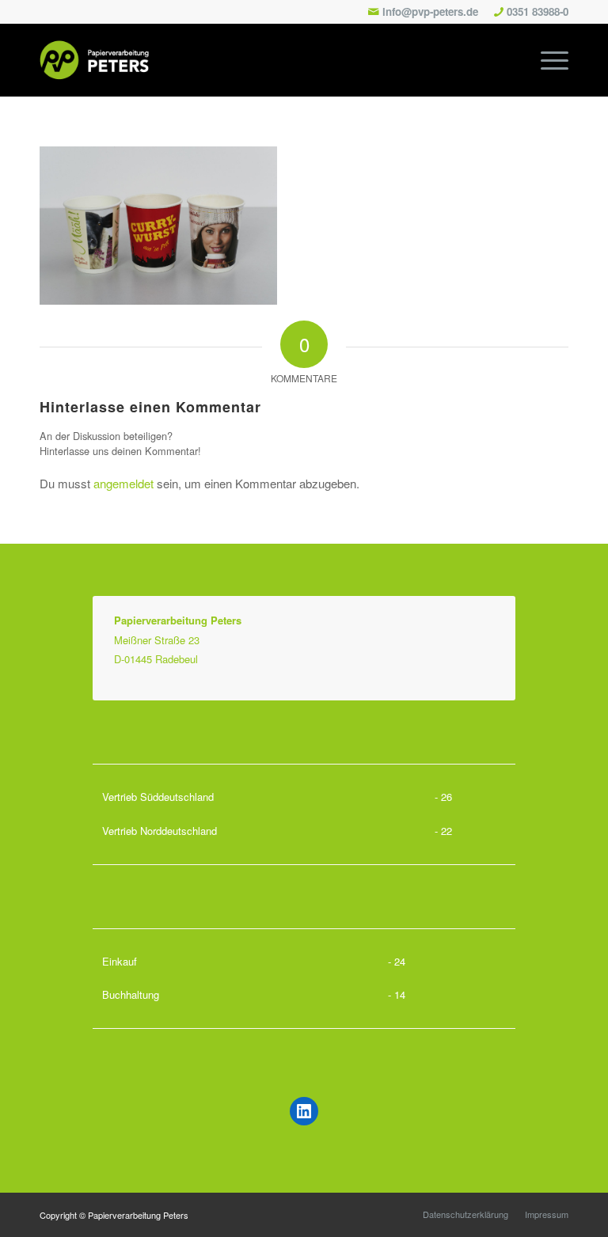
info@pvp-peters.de (430, 11)
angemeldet (123, 483)
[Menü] (546, 60)
